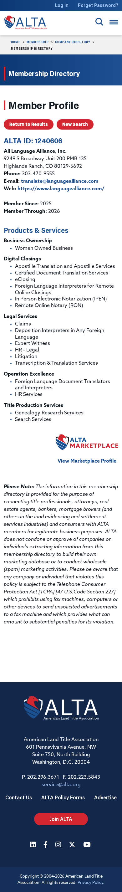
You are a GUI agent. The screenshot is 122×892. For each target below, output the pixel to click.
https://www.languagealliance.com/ (61, 189)
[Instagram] (59, 845)
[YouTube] (87, 845)
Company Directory (72, 41)
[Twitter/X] (73, 845)
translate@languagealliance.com (60, 181)
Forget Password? (98, 5)
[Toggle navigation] (113, 22)
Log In (62, 5)
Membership (38, 41)
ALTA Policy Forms (63, 797)
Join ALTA (61, 819)
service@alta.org (61, 784)
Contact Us (18, 797)
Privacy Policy (90, 883)
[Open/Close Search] (99, 22)
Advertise (105, 797)
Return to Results (28, 124)
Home (15, 41)
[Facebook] (46, 845)
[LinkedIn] (33, 845)
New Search (75, 124)
